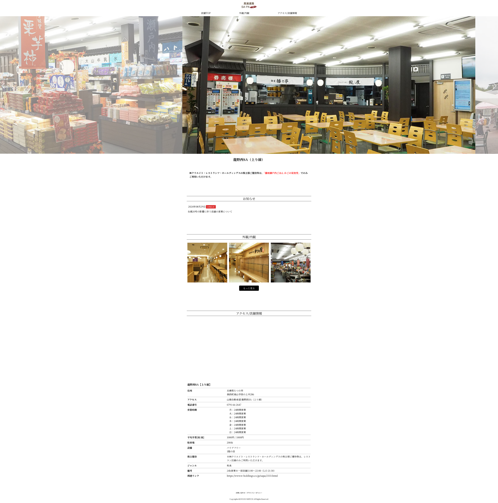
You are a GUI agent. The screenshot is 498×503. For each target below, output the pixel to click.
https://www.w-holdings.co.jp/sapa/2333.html (252, 475)
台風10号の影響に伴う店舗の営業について (210, 211)
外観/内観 (244, 13)
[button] (3, 86)
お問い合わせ (240, 493)
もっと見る (249, 288)
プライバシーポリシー (254, 493)
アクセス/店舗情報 (287, 13)
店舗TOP (206, 13)
